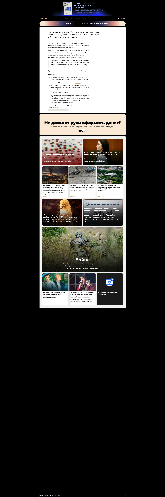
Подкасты (84, 18)
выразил (79, 87)
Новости (65, 18)
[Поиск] (121, 18)
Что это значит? (57, 495)
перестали (78, 83)
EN (124, 18)
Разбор (78, 18)
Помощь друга (98, 18)
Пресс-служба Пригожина (66, 40)
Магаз (90, 18)
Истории (72, 18)
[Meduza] (44, 18)
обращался (69, 95)
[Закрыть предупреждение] (123, 495)
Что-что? (57, 107)
